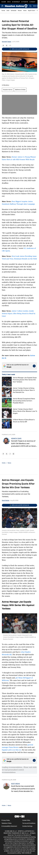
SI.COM (4, 2)
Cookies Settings (27, 826)
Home (3, 10)
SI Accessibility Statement (9, 826)
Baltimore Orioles (20, 89)
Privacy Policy (6, 820)
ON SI (9, 2)
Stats (25, 10)
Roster (20, 10)
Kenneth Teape (6, 41)
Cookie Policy (26, 820)
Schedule (13, 10)
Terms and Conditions (28, 823)
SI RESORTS (33, 2)
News (9, 463)
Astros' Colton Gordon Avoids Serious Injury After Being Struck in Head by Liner (18, 313)
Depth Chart (31, 10)
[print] (13, 454)
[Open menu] (3, 6)
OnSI (8, 10)
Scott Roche (5, 500)
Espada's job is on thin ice (11, 750)
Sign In (35, 6)
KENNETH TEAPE (16, 438)
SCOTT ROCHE (15, 783)
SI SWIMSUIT (16, 2)
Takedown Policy (6, 823)
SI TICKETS (24, 2)
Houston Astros (7, 89)
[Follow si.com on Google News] (34, 366)
